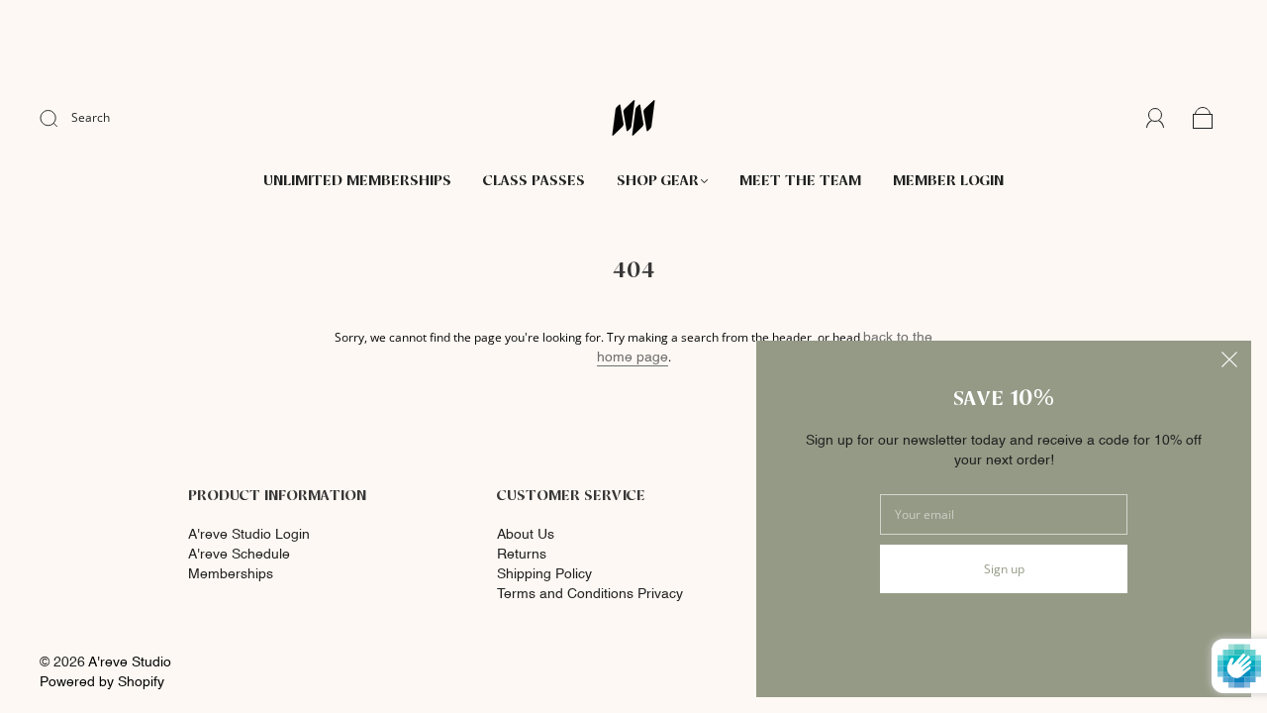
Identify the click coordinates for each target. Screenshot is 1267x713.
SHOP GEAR (658, 181)
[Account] (1155, 118)
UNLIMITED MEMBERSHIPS (357, 181)
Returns (521, 554)
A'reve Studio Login (249, 535)
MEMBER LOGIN (948, 181)
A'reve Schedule (239, 554)
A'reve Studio (129, 662)
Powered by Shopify (102, 682)
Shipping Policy (544, 574)
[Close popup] (1229, 362)
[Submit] (61, 118)
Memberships (230, 574)
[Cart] (1203, 119)
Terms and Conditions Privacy (590, 594)
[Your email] (1003, 514)
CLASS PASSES (534, 181)
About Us (525, 535)
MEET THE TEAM (800, 181)
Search (90, 117)
